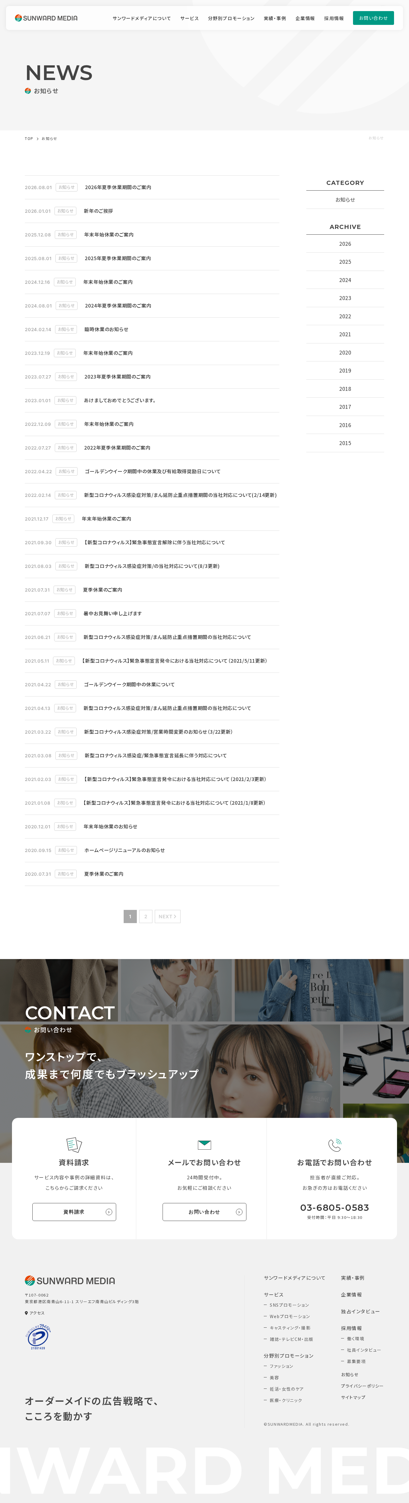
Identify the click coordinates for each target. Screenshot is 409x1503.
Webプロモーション (290, 1316)
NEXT (165, 916)
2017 (345, 406)
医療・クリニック (286, 1400)
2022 (345, 316)
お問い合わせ (204, 1212)
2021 (345, 334)
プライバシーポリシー (362, 1386)
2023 (345, 297)
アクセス (37, 1313)
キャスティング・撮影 (290, 1328)
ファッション (281, 1366)
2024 (345, 280)
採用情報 (334, 18)
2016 (345, 425)
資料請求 (73, 1212)
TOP (29, 138)
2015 (345, 443)
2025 (345, 261)
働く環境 (355, 1338)
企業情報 (305, 18)
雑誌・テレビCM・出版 (291, 1339)
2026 (345, 243)
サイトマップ (353, 1397)
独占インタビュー (361, 1311)
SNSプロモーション (289, 1305)
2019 (345, 370)
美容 (274, 1377)
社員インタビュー (364, 1350)
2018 (345, 388)
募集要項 (356, 1361)
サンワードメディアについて (142, 18)
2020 (345, 352)
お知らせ (345, 199)
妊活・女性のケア (287, 1389)
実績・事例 (275, 18)
